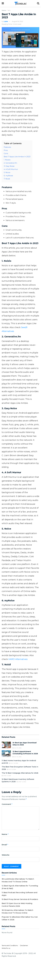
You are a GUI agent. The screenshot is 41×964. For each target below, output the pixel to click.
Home (4, 10)
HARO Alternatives (18, 659)
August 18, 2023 (17, 21)
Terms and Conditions (10, 945)
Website (5, 855)
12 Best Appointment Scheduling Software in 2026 (25, 752)
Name (5, 834)
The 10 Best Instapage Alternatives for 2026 (20, 773)
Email (5, 845)
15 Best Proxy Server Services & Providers (20, 899)
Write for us (6, 948)
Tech (9, 10)
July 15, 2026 (17, 756)
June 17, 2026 (7, 775)
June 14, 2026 (22, 781)
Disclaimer (24, 945)
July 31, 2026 (17, 748)
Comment (7, 804)
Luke (6, 21)
